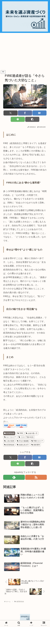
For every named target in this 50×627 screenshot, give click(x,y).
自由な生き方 (24, 445)
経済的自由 (10, 445)
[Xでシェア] (10, 112)
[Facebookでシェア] (25, 112)
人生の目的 (10, 441)
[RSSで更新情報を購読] (36, 477)
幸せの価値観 (24, 441)
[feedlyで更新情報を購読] (14, 477)
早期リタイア (38, 441)
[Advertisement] (25, 51)
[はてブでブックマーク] (39, 112)
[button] (32, 119)
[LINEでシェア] (18, 119)
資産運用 (36, 445)
